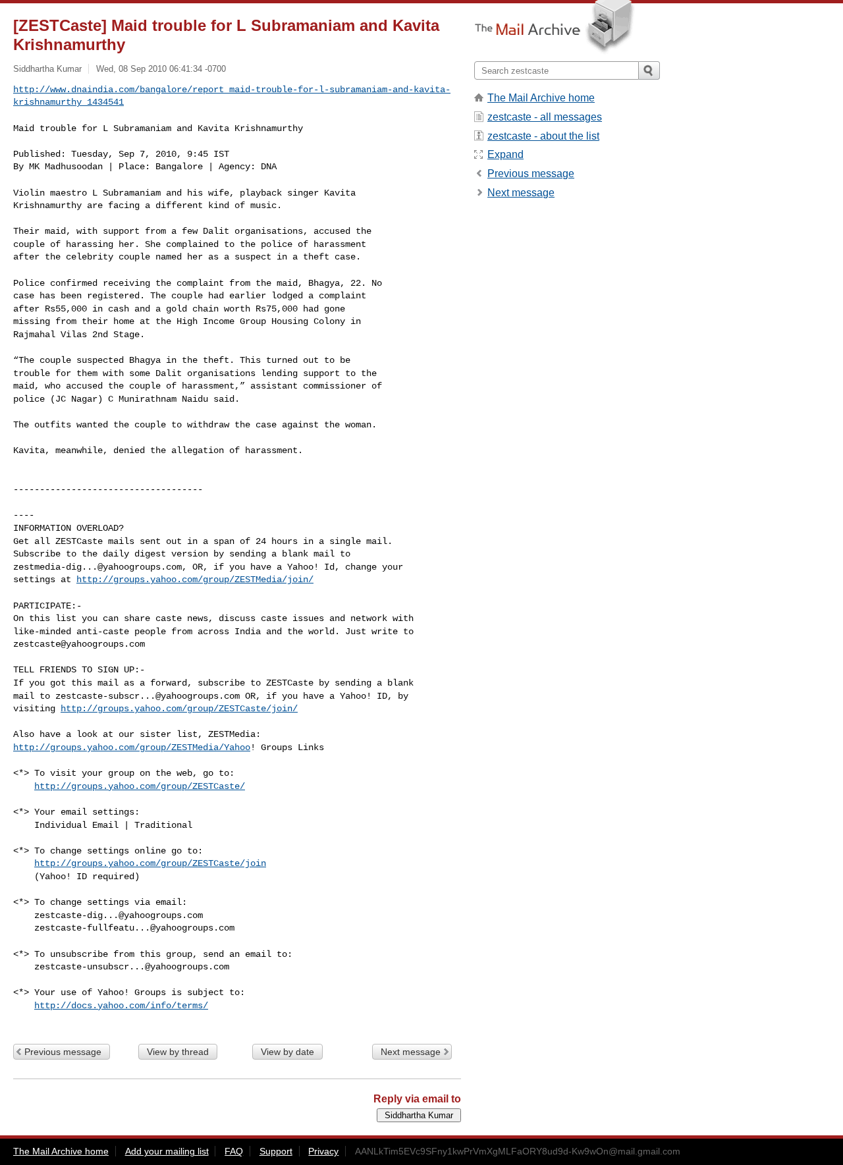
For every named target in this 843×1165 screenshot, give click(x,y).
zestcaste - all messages (544, 116)
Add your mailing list (167, 1151)
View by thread (178, 1051)
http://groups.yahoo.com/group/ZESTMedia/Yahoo (131, 747)
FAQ (234, 1151)
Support (275, 1151)
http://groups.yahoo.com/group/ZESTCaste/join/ (179, 708)
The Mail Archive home (541, 97)
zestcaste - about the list (543, 136)
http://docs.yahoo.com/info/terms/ (121, 1005)
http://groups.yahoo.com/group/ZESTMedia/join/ (194, 579)
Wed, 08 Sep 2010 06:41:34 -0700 (161, 69)
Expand (505, 154)
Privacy (323, 1151)
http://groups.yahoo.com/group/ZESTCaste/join (150, 863)
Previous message (62, 1051)
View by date (287, 1051)
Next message (411, 1051)
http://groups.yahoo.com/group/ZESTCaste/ (139, 786)
